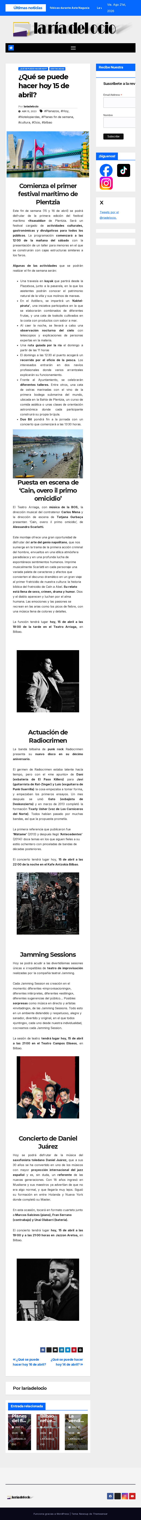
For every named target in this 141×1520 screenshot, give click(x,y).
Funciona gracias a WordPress (52, 1513)
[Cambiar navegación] (73, 48)
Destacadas (57, 69)
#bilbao (47, 122)
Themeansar (100, 1513)
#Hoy (64, 111)
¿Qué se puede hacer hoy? (33, 69)
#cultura (24, 122)
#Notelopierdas (29, 117)
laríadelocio (31, 106)
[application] (48, 453)
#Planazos (51, 111)
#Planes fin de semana (57, 117)
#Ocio (36, 122)
